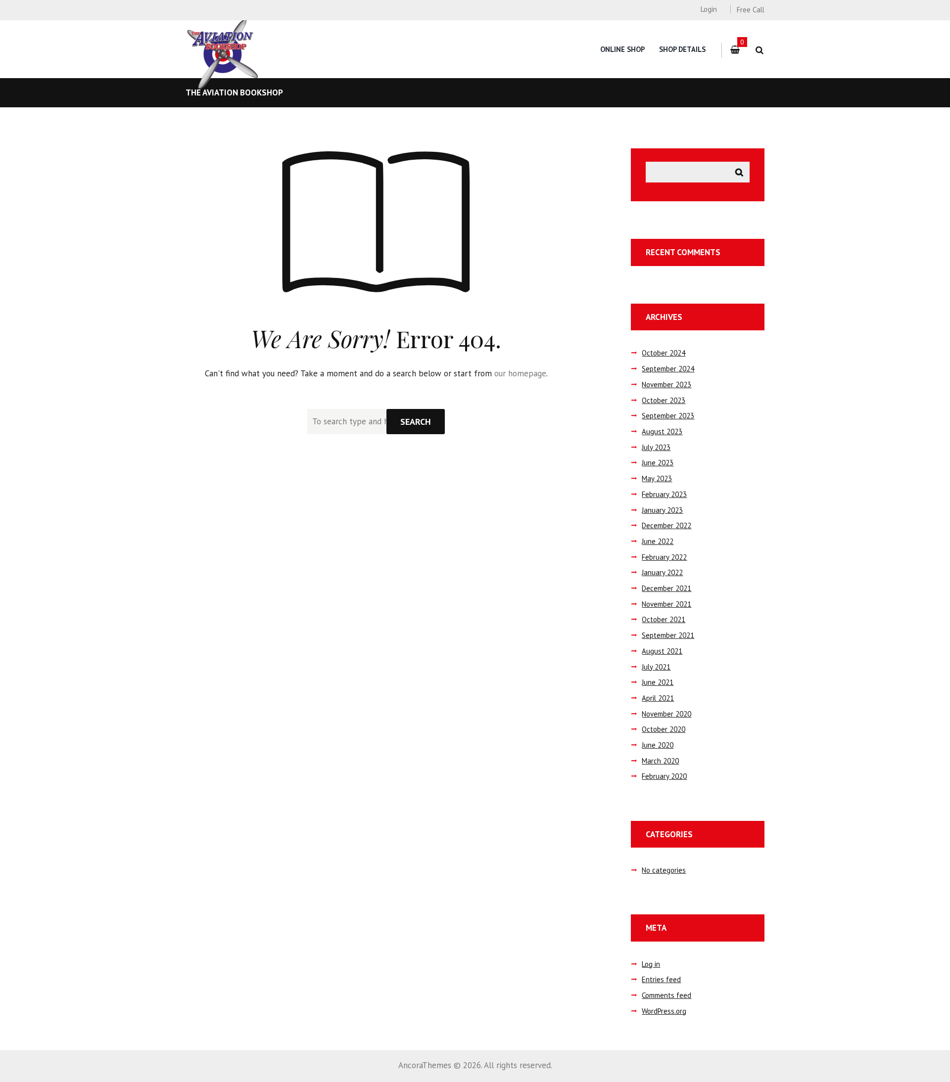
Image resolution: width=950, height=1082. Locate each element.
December (666, 525)
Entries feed (661, 979)
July (656, 447)
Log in (651, 964)
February (664, 494)
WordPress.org (664, 1011)
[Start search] (415, 421)
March (660, 761)
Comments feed (666, 995)
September (668, 368)
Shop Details (682, 49)
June (657, 462)
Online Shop (622, 49)
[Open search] (759, 50)
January (662, 510)
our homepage (520, 373)
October (663, 353)
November (666, 384)
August (662, 431)
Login (708, 9)
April (658, 698)
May (657, 478)
